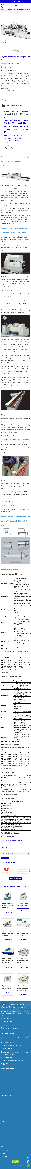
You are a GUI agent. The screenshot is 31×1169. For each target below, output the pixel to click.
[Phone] (28, 1165)
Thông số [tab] (9, 100)
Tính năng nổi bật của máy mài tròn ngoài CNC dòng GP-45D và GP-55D (16, 114)
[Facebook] (28, 1157)
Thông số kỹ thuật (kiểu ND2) (13, 140)
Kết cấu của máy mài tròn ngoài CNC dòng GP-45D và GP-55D (16, 121)
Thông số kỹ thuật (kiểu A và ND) (14, 138)
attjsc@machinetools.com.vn (13, 840)
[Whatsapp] (4, 1064)
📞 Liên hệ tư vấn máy (13, 148)
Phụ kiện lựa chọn (11, 145)
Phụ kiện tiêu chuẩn (11, 142)
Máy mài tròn (11, 9)
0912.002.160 (16, 1)
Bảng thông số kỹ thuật (13, 135)
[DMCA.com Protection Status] (15, 1161)
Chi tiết (7, 912)
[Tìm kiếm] (28, 5)
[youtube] (7, 1064)
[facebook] (1, 1064)
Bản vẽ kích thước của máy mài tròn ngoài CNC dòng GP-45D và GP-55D (16, 129)
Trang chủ (3, 9)
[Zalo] (28, 1161)
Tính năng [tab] (3, 100)
